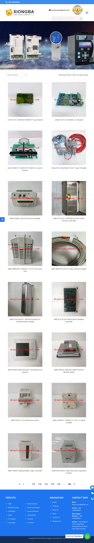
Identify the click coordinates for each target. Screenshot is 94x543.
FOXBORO (11, 511)
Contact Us (56, 517)
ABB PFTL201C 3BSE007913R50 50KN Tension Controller (68, 219)
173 (39, 484)
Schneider (11, 523)
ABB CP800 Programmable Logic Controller (25, 470)
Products (56, 506)
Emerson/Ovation (34, 507)
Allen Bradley (32, 504)
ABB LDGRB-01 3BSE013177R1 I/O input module (69, 421)
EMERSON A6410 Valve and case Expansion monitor (69, 471)
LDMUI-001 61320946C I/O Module (69, 120)
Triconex (31, 523)
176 (58, 484)
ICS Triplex (12, 519)
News (54, 514)
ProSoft (30, 519)
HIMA (10, 515)
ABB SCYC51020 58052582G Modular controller (69, 320)
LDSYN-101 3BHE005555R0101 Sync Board (25, 120)
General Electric (33, 511)
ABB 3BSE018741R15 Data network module (68, 269)
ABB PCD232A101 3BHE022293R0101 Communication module (25, 320)
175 (52, 484)
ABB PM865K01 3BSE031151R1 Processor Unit (25, 270)
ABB (9, 504)
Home (55, 502)
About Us (56, 510)
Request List (57, 521)
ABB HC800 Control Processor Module (25, 218)
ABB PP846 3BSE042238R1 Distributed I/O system (25, 371)
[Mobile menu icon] (87, 12)
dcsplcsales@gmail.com (60, 10)
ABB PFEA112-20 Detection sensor (25, 420)
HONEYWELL (32, 515)
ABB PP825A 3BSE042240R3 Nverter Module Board (69, 371)
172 (33, 484)
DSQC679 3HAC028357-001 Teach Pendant (68, 168)
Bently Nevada (13, 507)
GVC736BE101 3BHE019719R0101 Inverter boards (25, 169)
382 (69, 484)
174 (46, 484)
